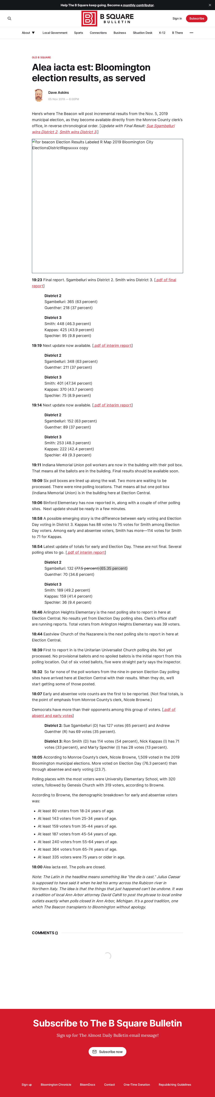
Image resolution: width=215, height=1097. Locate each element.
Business (120, 32)
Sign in (177, 18)
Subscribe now (111, 1052)
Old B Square (41, 57)
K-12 (162, 32)
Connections (98, 32)
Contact (109, 1084)
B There (177, 32)
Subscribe (196, 18)
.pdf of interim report (112, 345)
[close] (210, 5)
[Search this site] (9, 18)
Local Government (55, 32)
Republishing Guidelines (175, 1084)
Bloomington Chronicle (56, 1084)
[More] (191, 33)
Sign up (27, 1084)
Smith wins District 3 (77, 132)
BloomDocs (87, 1084)
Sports (78, 32)
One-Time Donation (137, 1084)
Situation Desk (143, 32)
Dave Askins (58, 92)
